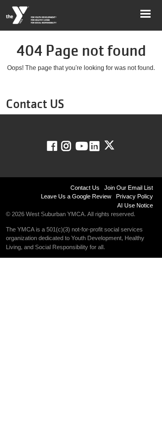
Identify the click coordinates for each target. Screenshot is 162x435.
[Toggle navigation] (145, 13)
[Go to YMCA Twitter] (109, 145)
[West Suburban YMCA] (31, 15)
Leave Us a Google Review (76, 196)
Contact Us (84, 187)
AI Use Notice (135, 205)
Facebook (57, 146)
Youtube (81, 146)
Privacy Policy (134, 196)
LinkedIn (100, 146)
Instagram (71, 146)
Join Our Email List (128, 187)
